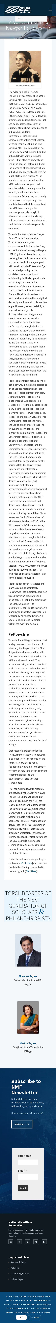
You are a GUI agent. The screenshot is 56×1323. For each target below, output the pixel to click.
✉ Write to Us (22, 1124)
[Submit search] (16, 27)
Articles (15, 1268)
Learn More (34, 1317)
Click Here (26, 863)
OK (21, 1317)
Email (22, 1170)
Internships (17, 1279)
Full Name (25, 1156)
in (28, 1241)
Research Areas (18, 1262)
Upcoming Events (20, 1273)
